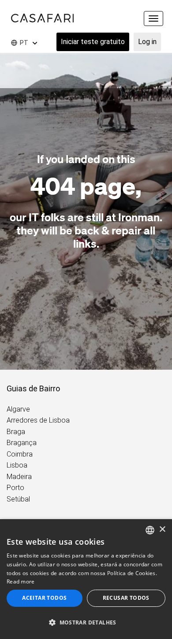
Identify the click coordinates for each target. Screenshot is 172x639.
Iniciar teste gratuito (93, 41)
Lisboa (17, 465)
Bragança (22, 442)
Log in (147, 41)
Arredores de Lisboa (38, 420)
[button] (86, 622)
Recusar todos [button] (126, 598)
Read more (21, 581)
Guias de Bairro (33, 388)
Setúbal (18, 499)
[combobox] (150, 530)
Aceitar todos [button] (44, 598)
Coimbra (20, 454)
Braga (16, 431)
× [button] (162, 529)
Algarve (18, 409)
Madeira (19, 476)
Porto (15, 487)
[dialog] (86, 579)
